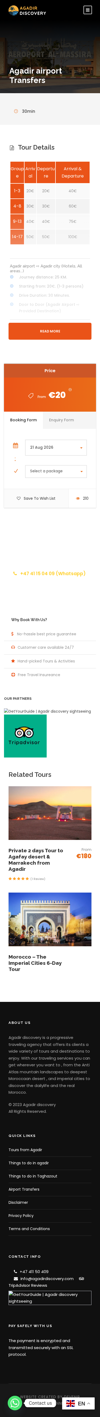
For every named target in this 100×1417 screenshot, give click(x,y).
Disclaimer (18, 1202)
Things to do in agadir (29, 1163)
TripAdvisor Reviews (28, 1285)
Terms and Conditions (29, 1228)
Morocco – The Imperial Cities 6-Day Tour (35, 963)
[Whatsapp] (15, 1403)
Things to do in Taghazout (33, 1176)
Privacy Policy (21, 1215)
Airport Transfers (24, 1189)
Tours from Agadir (25, 1150)
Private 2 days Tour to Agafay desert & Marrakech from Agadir (36, 859)
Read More (50, 331)
